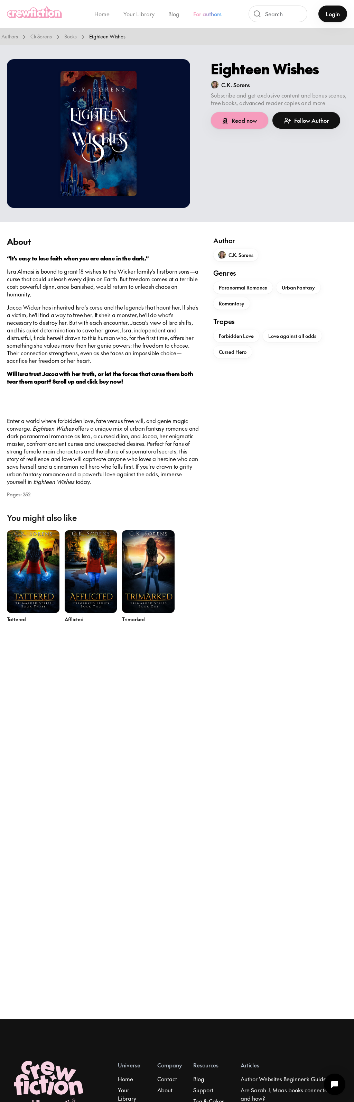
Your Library (139, 14)
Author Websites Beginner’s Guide (283, 1079)
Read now (244, 120)
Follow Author (311, 120)
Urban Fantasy (298, 287)
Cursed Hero (232, 351)
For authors (207, 14)
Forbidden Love (236, 335)
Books (70, 36)
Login (333, 14)
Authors (9, 36)
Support (203, 1090)
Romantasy (231, 303)
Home (102, 14)
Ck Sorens (41, 36)
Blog (173, 14)
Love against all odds (292, 335)
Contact (167, 1079)
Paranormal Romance (243, 287)
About (165, 1090)
